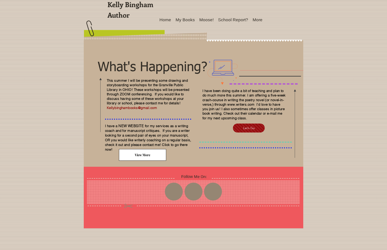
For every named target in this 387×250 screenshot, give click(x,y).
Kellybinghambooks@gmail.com (132, 108)
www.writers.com (240, 104)
